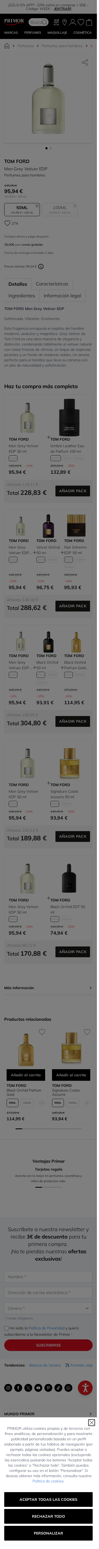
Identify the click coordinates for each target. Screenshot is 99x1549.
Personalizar (48, 1533)
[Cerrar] (91, 1422)
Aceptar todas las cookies (48, 1499)
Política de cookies (48, 1481)
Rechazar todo (48, 1516)
